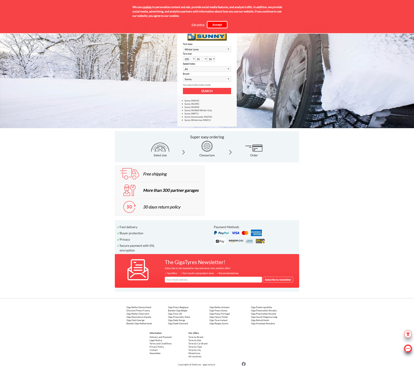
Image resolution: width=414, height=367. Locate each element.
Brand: (186, 73)
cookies (147, 7)
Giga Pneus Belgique (178, 307)
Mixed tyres (194, 353)
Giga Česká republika (261, 307)
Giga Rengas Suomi (218, 323)
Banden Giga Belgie (177, 310)
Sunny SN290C (192, 103)
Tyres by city (194, 350)
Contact (154, 350)
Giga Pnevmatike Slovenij (263, 313)
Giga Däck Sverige (135, 320)
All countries (194, 356)
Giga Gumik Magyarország (264, 317)
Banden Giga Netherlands (139, 323)
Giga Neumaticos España (138, 317)
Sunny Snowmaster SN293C (198, 116)
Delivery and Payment (161, 337)
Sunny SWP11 (192, 113)
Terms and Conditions (161, 343)
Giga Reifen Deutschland (138, 307)
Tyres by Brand (195, 337)
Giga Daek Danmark (178, 323)
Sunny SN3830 (192, 107)
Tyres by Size (194, 340)
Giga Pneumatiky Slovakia (264, 310)
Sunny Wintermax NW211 (198, 120)
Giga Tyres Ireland (218, 320)
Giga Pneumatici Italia (179, 317)
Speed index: (189, 63)
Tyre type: (188, 44)
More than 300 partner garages (171, 190)
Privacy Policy (157, 346)
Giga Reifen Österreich (137, 313)
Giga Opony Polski (218, 317)
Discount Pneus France (138, 310)
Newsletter (155, 353)
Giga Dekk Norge (176, 320)
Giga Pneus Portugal (219, 313)
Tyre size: (187, 53)
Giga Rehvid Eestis (260, 320)
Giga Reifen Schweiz (219, 307)
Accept (217, 24)
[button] (408, 333)
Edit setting (198, 25)
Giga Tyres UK (175, 313)
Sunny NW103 (192, 100)
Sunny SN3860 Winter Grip (198, 110)
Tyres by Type (195, 346)
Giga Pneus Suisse (218, 310)
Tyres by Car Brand (197, 343)
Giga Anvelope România (263, 323)
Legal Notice (156, 340)
